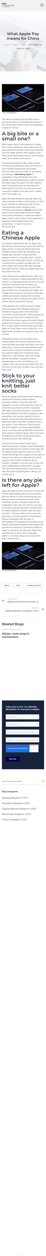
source (28, 210)
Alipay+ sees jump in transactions (15, 635)
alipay (6, 585)
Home (6, 45)
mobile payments (34, 585)
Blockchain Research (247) (16, 814)
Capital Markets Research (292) (19, 808)
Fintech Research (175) (14, 819)
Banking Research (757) (15, 798)
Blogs (23, 45)
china (18, 585)
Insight (15, 45)
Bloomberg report (23, 174)
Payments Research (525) (16, 803)
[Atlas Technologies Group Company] (8, 5)
